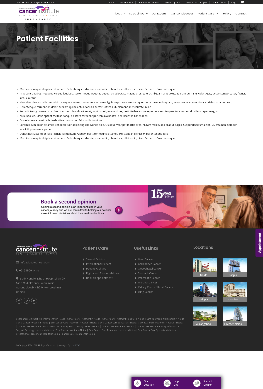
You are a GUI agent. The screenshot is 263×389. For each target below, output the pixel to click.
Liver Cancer (145, 259)
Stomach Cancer (148, 273)
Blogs (233, 2)
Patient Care (206, 13)
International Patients (149, 2)
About (118, 13)
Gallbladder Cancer (149, 264)
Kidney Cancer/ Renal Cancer (155, 287)
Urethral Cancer (147, 282)
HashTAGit (76, 345)
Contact (241, 13)
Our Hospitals (126, 2)
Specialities (136, 13)
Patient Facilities (96, 268)
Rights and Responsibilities (102, 273)
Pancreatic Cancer (149, 278)
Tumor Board (219, 2)
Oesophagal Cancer (150, 268)
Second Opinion (172, 2)
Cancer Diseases (182, 13)
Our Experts (159, 13)
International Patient (98, 264)
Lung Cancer (145, 291)
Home (111, 2)
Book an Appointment (99, 278)
